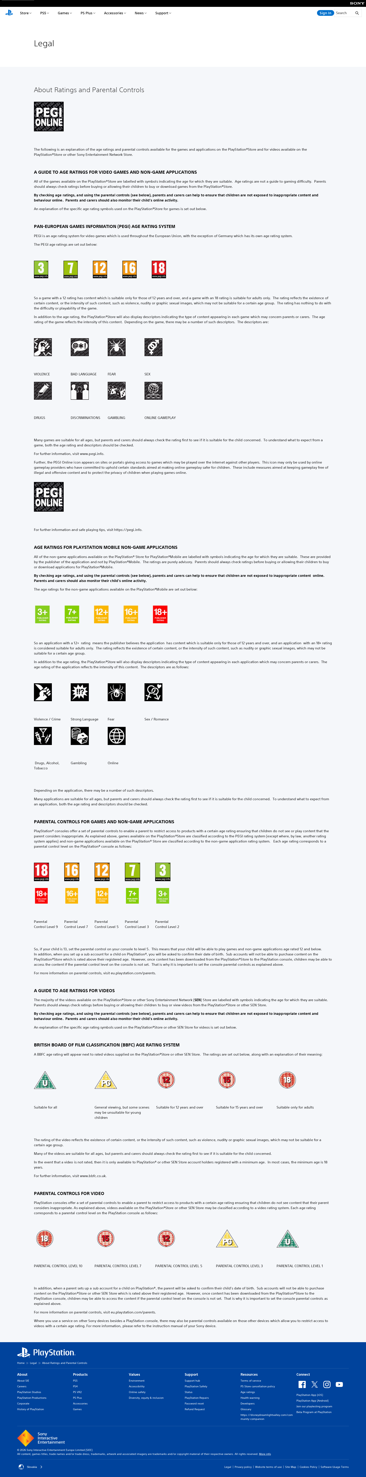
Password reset (194, 1403)
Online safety (137, 1392)
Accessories (113, 13)
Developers (248, 1403)
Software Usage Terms (335, 1467)
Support (161, 13)
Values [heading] (134, 1374)
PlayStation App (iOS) (309, 1395)
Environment (136, 1380)
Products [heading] (80, 1374)
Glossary (246, 1409)
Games (63, 13)
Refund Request (195, 1409)
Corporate (23, 1403)
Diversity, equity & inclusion (146, 1397)
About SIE (23, 1380)
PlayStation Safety (196, 1386)
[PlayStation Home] (9, 13)
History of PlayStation (30, 1409)
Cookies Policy (308, 1467)
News (139, 13)
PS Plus (86, 13)
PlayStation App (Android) (312, 1400)
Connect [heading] (303, 1374)
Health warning (250, 1397)
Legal (33, 1363)
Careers (21, 1386)
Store (24, 13)
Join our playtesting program (314, 1406)
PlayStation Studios (29, 1392)
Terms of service (251, 1380)
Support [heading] (191, 1374)
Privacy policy (243, 1467)
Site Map (290, 1467)
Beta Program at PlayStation (313, 1412)
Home (21, 1363)
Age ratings (248, 1392)
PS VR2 (77, 1392)
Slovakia (32, 1466)
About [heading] (22, 1374)
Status (189, 1392)
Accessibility (136, 1386)
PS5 (43, 13)
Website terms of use (268, 1467)
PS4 (75, 1386)
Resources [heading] (249, 1374)
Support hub (192, 1380)
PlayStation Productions (32, 1397)
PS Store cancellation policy (258, 1386)
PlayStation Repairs (197, 1397)
